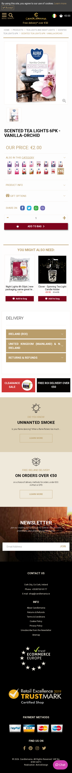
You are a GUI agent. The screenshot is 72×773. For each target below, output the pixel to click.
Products (18, 30)
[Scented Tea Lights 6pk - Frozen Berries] (53, 164)
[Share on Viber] (42, 208)
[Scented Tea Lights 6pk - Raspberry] (46, 171)
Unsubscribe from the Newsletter (36, 630)
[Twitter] (44, 748)
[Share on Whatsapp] (36, 208)
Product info (14, 185)
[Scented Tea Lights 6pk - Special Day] (46, 164)
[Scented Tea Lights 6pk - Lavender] (9, 164)
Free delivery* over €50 (36, 22)
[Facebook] (24, 748)
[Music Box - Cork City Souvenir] (27, 385)
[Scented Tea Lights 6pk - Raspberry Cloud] (38, 171)
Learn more (60, 3)
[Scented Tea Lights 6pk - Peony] (31, 164)
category (28, 157)
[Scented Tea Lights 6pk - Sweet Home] (60, 164)
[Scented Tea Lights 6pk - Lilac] (17, 164)
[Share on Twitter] (29, 208)
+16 (60, 171)
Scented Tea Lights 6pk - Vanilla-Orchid (41, 33)
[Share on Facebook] (22, 208)
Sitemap (36, 635)
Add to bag (35, 226)
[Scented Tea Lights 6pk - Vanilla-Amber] (31, 171)
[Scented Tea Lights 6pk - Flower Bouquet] (38, 164)
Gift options (18, 195)
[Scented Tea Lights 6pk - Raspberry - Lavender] (53, 171)
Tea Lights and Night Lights (40, 30)
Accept (9, 7)
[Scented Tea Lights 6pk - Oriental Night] (24, 164)
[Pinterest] (30, 748)
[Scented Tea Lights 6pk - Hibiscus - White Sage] (24, 171)
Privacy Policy (36, 626)
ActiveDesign (42, 765)
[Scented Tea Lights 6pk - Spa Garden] (9, 171)
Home (7, 30)
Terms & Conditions (36, 617)
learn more (36, 438)
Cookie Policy (36, 621)
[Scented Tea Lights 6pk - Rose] (17, 171)
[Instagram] (37, 748)
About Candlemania (36, 608)
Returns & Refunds (36, 612)
